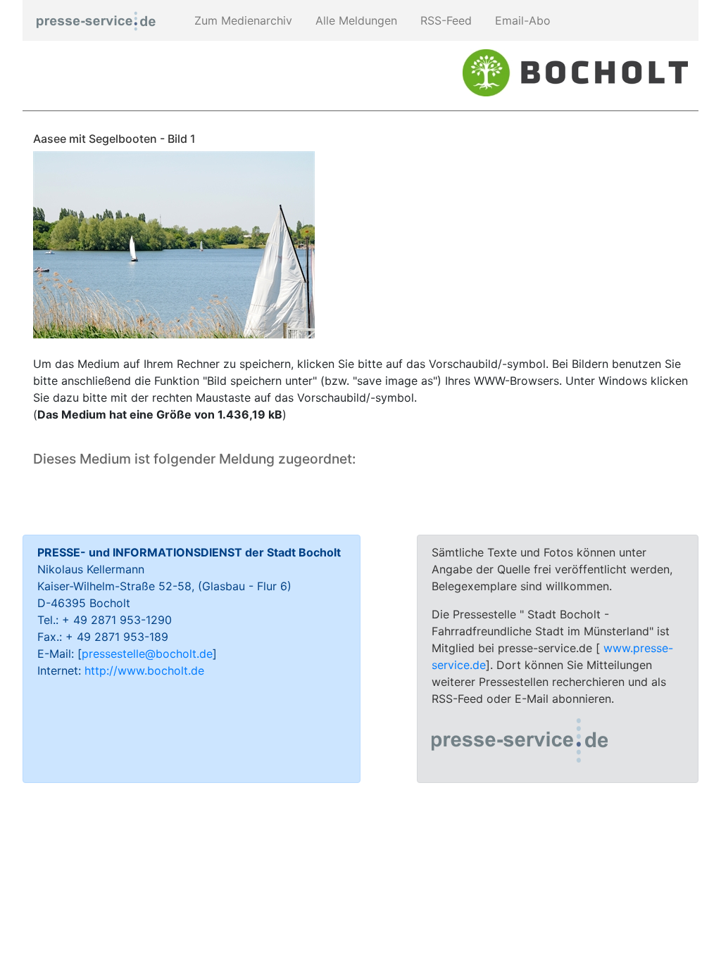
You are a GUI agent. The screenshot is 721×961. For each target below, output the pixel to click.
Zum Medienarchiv (241, 20)
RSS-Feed (444, 20)
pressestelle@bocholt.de (147, 654)
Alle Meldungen (354, 20)
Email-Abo (521, 20)
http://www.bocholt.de (144, 670)
